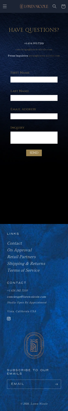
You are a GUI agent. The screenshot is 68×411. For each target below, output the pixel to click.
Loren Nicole (39, 403)
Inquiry (17, 128)
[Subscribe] (56, 384)
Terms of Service (23, 270)
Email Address (23, 109)
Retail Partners (21, 256)
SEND (34, 153)
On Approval (19, 250)
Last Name (19, 91)
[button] (4, 6)
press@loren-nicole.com (44, 55)
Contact (14, 243)
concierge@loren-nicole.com (34, 49)
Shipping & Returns (26, 263)
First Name (20, 73)
